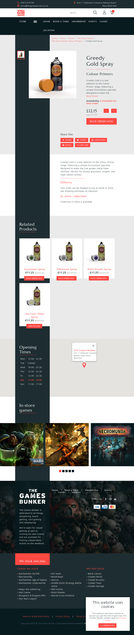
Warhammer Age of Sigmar (33, 580)
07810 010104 (27, 3)
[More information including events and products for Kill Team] (67, 444)
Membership (79, 21)
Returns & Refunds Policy (36, 616)
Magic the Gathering (29, 589)
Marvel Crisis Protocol (62, 595)
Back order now (101, 121)
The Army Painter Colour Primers (67, 41)
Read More (92, 96)
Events (93, 21)
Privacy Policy (63, 616)
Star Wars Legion (28, 598)
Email (68, 145)
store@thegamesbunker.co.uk (34, 6)
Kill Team (56, 573)
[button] (60, 471)
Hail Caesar (25, 592)
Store (62, 38)
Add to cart (34, 326)
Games (103, 21)
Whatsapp (99, 140)
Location (49, 30)
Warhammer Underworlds (32, 583)
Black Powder (58, 592)
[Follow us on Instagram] (110, 499)
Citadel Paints (95, 577)
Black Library (94, 573)
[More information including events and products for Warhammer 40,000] (21, 444)
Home (46, 21)
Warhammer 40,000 (29, 573)
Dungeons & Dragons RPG (32, 595)
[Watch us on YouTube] (115, 499)
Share (68, 140)
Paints (71, 38)
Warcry (55, 580)
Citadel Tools (95, 583)
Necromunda (25, 577)
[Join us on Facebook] (106, 499)
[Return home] (28, 13)
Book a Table (61, 21)
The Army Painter (85, 38)
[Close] (93, 346)
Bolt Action (57, 589)
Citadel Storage (96, 586)
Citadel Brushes (96, 580)
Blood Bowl (57, 577)
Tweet (82, 140)
